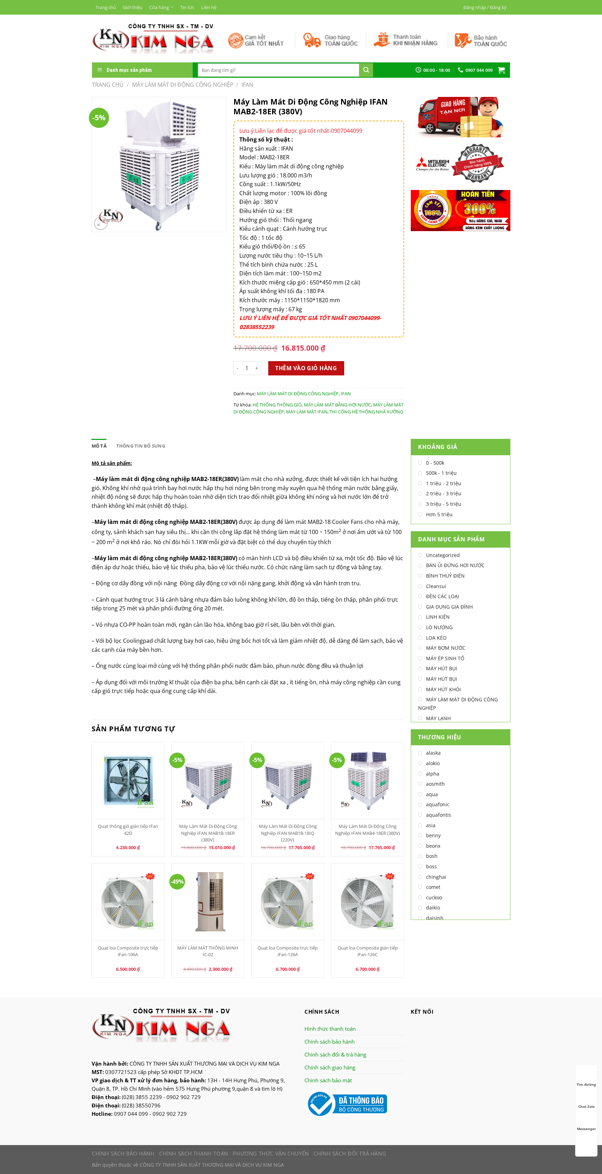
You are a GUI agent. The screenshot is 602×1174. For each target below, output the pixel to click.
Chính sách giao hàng (329, 1067)
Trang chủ (105, 7)
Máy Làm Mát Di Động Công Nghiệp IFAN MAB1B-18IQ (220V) (288, 833)
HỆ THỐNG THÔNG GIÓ (277, 405)
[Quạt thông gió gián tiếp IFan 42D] (128, 780)
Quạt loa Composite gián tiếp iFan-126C (368, 951)
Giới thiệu (132, 7)
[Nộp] (366, 70)
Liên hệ (208, 7)
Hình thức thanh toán (330, 1028)
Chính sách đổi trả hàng (350, 1153)
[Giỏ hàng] (501, 70)
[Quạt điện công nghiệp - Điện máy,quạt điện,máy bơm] (153, 38)
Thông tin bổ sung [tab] (140, 446)
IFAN (247, 85)
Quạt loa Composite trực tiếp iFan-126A (287, 951)
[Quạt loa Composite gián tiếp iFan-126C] (367, 902)
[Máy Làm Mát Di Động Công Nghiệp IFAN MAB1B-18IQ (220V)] (288, 780)
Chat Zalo (586, 1106)
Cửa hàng (159, 7)
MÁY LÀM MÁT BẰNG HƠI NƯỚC (337, 405)
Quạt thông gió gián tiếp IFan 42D (128, 829)
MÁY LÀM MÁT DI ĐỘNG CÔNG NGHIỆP (182, 85)
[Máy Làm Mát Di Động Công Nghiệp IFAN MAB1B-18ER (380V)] (208, 780)
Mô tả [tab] (99, 446)
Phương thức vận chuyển (271, 1153)
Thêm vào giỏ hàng (306, 368)
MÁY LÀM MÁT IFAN (306, 412)
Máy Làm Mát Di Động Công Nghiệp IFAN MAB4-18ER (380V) (367, 829)
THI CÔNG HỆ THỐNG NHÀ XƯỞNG (366, 412)
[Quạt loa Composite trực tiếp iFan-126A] (288, 902)
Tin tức (187, 7)
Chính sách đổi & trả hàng (335, 1054)
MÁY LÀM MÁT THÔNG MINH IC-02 (207, 951)
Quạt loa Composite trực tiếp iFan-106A (128, 951)
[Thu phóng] (101, 223)
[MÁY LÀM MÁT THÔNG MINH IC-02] (208, 902)
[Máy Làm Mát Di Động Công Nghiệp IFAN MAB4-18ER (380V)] (367, 780)
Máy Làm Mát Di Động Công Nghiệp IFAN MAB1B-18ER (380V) (208, 833)
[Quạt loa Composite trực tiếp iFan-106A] (128, 902)
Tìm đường (586, 1084)
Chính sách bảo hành (329, 1041)
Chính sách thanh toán (193, 1153)
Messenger (586, 1128)
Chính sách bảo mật (328, 1080)
